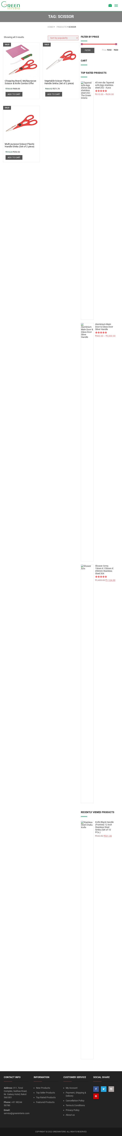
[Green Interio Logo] (12, 5)
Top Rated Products (46, 1097)
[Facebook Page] (96, 1089)
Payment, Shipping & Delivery (76, 1094)
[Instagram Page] (111, 1089)
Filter (87, 50)
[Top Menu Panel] (110, 6)
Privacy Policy (72, 1110)
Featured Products (45, 1102)
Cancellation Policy (75, 1100)
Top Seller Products (45, 1092)
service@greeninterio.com (16, 1113)
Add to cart (14, 94)
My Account (72, 1088)
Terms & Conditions (75, 1105)
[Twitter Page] (103, 1089)
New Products (43, 1088)
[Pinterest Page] (96, 1096)
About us (70, 1115)
